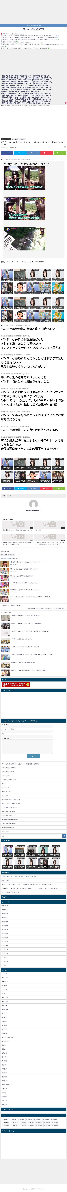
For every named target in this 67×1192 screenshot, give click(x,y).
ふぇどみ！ (5, 795)
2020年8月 (5, 925)
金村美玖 (4, 1088)
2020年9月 (5, 921)
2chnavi (4, 783)
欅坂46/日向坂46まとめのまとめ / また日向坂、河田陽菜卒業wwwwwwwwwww (21, 42)
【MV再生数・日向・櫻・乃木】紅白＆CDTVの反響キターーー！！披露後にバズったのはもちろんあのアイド (32, 888)
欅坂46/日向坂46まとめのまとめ (11, 799)
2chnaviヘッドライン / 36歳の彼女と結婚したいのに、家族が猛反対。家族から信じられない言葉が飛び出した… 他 (30, 35)
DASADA (4, 973)
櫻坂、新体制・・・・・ (8, 880)
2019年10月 (5, 965)
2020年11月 (5, 913)
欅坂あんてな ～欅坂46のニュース (12, 803)
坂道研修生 (5, 1009)
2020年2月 (5, 949)
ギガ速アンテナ (6, 791)
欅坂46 (4, 1065)
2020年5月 (5, 937)
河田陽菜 (15, 139)
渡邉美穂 (4, 1072)
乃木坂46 (4, 989)
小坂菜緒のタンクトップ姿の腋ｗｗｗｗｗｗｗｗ (12, 605)
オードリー (5, 977)
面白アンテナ (5, 831)
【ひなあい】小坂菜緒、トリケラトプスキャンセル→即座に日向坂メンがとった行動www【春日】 (45, 608)
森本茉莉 (4, 1061)
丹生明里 (4, 985)
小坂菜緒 (4, 1021)
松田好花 (4, 1053)
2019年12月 (5, 957)
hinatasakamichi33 (33, 510)
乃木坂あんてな (6, 775)
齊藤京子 (4, 1104)
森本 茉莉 (4, 1057)
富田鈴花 (4, 1017)
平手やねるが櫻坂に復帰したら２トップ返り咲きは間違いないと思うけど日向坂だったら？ (27, 884)
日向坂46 (4, 1033)
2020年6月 (5, 933)
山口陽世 (4, 1025)
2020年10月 (5, 917)
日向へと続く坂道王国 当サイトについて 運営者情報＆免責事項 (20, 764)
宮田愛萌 (4, 1013)
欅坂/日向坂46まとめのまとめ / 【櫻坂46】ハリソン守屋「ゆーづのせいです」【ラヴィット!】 (25, 48)
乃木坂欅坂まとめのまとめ (9, 807)
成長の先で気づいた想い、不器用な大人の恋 (13, 34)
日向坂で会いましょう (8, 1037)
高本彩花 (4, 1092)
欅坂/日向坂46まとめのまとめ (10, 819)
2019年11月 (5, 961)
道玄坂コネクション (7, 1084)
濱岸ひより (5, 1080)
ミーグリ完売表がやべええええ (10, 892)
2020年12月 (5, 909)
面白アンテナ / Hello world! (9, 41)
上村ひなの (5, 981)
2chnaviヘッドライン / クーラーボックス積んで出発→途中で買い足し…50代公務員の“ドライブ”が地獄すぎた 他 (29, 37)
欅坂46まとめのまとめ (8, 827)
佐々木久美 (5, 997)
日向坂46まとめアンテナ (9, 771)
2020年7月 (5, 929)
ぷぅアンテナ (5, 787)
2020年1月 (5, 953)
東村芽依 (4, 1049)
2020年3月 (5, 945)
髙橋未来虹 (5, 1100)
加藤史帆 (4, 1005)
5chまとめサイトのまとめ (9, 779)
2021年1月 (5, 905)
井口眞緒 (4, 993)
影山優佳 (4, 1029)
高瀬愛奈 (4, 1096)
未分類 (4, 1045)
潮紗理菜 (23, 139)
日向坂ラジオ (5, 1041)
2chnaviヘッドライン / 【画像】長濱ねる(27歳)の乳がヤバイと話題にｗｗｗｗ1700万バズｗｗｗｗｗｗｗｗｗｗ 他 (30, 39)
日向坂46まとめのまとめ (9, 767)
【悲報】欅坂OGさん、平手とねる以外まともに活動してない (19, 876)
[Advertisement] (33, 12)
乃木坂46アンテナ (7, 815)
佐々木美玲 (5, 1001)
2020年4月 (5, 941)
